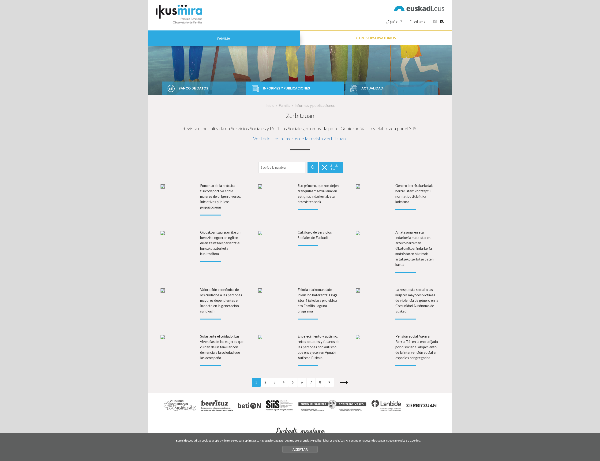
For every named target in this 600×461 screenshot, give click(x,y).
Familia (284, 105)
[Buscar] (313, 167)
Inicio (270, 105)
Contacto (418, 21)
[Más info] (202, 199)
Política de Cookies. (408, 440)
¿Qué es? (394, 21)
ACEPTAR (300, 449)
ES (435, 21)
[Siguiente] (341, 382)
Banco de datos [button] (193, 88)
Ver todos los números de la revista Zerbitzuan (299, 138)
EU (442, 21)
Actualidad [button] (372, 88)
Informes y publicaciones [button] (286, 88)
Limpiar (335, 167)
